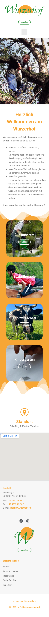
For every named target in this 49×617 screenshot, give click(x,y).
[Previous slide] (4, 71)
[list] (24, 71)
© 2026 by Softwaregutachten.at (24, 607)
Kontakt (7, 488)
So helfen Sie (9, 580)
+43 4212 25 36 (14, 500)
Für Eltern (7, 585)
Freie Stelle (8, 576)
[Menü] (24, 32)
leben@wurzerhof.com (20, 507)
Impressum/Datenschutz (24, 601)
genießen (24, 22)
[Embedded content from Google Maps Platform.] (24, 456)
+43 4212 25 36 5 (15, 504)
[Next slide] (44, 71)
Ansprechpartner (11, 571)
